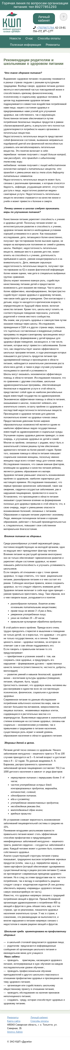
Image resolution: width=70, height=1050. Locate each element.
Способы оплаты (49, 38)
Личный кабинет (44, 18)
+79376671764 (45, 27)
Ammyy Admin (15, 1032)
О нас (29, 38)
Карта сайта (13, 1021)
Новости (15, 38)
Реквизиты (53, 44)
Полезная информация (25, 44)
